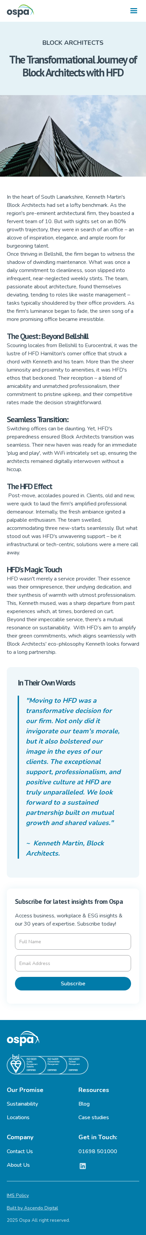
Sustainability (22, 1104)
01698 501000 (97, 1151)
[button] (133, 10)
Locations (18, 1117)
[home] (20, 11)
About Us (18, 1165)
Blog (84, 1104)
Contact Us (20, 1151)
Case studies (93, 1117)
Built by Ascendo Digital (32, 1208)
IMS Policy (18, 1195)
